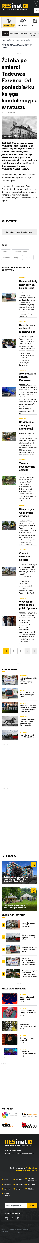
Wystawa (23, 994)
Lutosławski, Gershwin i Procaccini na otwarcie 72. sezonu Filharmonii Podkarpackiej (28, 708)
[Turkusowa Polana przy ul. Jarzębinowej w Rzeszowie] (19, 899)
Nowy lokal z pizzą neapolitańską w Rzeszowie (28, 925)
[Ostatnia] (34, 651)
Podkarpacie (14, 33)
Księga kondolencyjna (11, 257)
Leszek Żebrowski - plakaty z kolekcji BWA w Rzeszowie (28, 1013)
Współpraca (20, 1184)
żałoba (28, 257)
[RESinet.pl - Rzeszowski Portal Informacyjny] (15, 9)
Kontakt (7, 1189)
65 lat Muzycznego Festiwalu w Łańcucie (28, 1052)
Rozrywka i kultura (33, 34)
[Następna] (27, 651)
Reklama (19, 1179)
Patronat (19, 1189)
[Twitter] (19, 1219)
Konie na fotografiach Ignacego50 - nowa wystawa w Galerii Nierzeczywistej (27, 722)
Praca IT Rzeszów (7, 1194)
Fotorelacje (9, 856)
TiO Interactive (22, 1233)
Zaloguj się (10, 232)
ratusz (6, 252)
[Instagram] (7, 1219)
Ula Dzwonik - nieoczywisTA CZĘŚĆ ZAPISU (28, 1026)
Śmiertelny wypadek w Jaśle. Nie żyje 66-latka (28, 736)
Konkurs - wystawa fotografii (27, 1039)
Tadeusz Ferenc (20, 252)
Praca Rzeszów (31, 1189)
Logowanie (7, 1184)
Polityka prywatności (32, 1179)
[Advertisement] (19, 765)
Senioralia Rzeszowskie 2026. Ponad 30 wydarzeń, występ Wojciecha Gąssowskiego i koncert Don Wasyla (29, 963)
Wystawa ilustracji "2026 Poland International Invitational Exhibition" (28, 1000)
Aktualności (23, 675)
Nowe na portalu (11, 669)
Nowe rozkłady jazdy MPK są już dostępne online (28, 286)
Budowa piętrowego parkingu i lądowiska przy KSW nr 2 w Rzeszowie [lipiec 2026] (16, 879)
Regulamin (31, 1184)
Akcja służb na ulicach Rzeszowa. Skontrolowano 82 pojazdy (28, 380)
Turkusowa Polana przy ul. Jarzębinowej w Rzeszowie (15, 907)
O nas (6, 1179)
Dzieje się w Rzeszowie (14, 988)
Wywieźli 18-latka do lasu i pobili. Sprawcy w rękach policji (28, 608)
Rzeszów (5, 33)
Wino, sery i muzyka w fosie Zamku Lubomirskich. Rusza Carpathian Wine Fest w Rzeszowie (29, 974)
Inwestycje (24, 33)
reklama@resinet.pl (28, 1153)
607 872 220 (12, 1153)
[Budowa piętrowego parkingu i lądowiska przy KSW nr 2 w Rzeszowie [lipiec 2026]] (19, 872)
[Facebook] (13, 1219)
